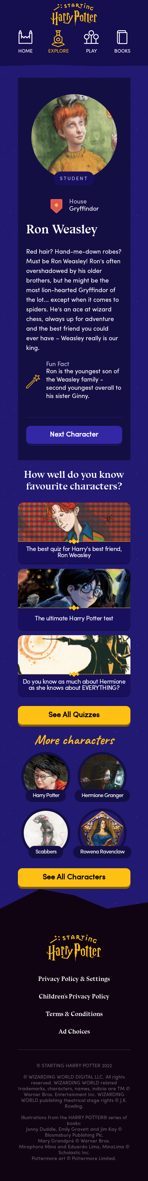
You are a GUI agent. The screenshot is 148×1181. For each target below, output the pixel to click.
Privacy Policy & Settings (74, 979)
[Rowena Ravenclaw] (102, 833)
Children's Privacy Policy (74, 996)
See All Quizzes (74, 715)
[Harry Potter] (46, 776)
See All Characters (74, 877)
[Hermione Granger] (102, 776)
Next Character (74, 434)
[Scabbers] (46, 833)
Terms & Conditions (74, 1014)
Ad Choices (74, 1031)
